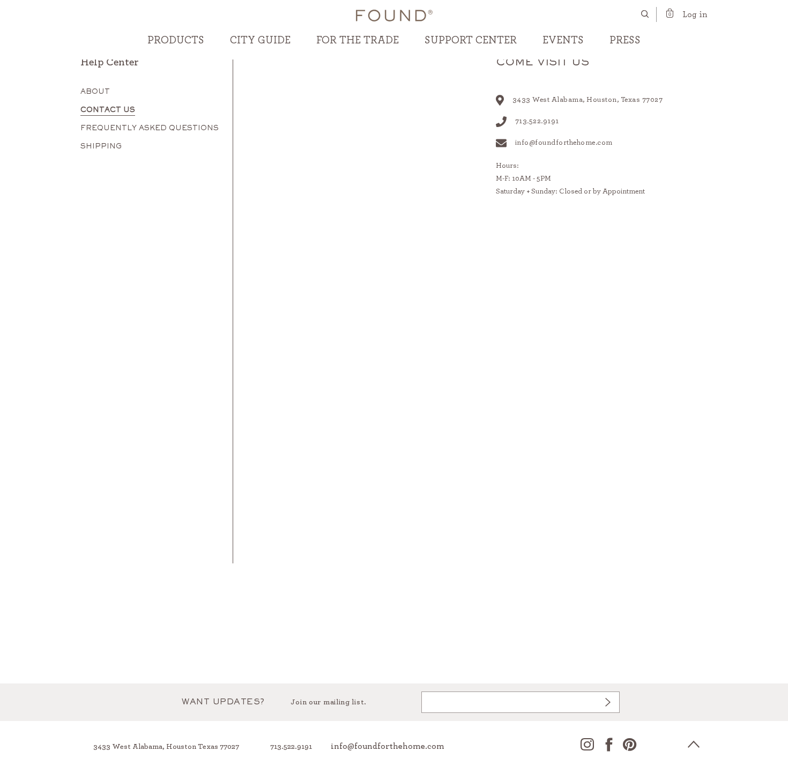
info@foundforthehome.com (564, 142)
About (95, 92)
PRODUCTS (175, 40)
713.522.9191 (291, 746)
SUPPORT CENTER (471, 40)
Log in (695, 14)
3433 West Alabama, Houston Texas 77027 (166, 746)
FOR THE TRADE (357, 40)
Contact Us (107, 110)
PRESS (625, 40)
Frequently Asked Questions (149, 128)
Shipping (101, 147)
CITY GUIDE (260, 40)
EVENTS (563, 40)
